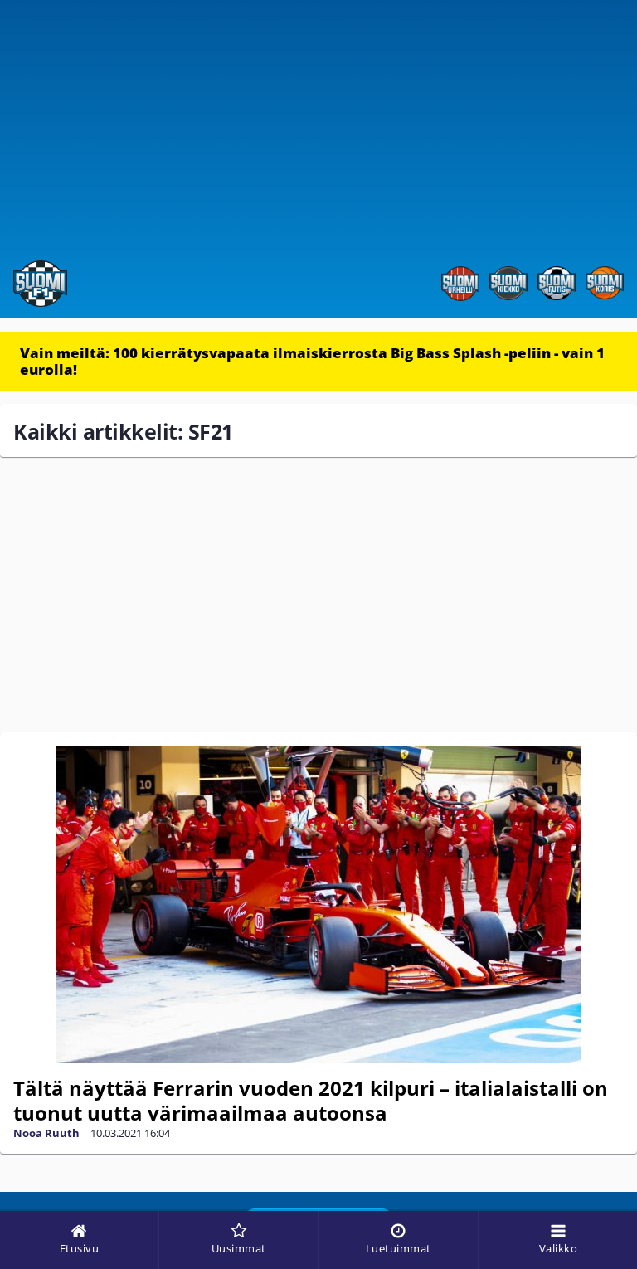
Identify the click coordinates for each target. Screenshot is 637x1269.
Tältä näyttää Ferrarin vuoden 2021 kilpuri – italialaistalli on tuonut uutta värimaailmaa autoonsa (310, 1100)
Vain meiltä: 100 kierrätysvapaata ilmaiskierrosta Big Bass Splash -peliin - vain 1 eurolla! (312, 361)
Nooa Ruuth (46, 1133)
